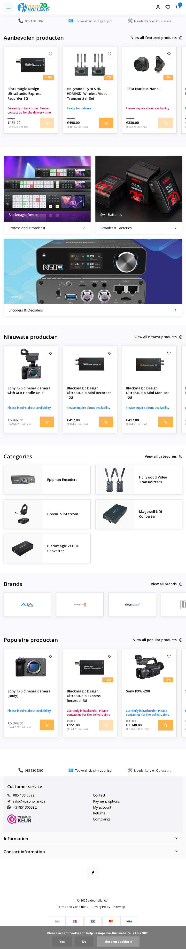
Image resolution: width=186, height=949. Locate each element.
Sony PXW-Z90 (138, 691)
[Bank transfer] (57, 921)
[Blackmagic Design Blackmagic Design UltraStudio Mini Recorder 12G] (90, 364)
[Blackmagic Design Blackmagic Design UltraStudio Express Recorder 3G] (31, 64)
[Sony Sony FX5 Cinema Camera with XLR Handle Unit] (31, 364)
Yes (62, 941)
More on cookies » (118, 941)
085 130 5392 (23, 795)
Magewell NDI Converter (150, 514)
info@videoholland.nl (29, 801)
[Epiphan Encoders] (23, 479)
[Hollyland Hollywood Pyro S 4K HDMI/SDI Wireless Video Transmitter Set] (90, 64)
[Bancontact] (93, 921)
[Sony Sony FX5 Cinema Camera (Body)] (31, 667)
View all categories (161, 456)
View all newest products (155, 336)
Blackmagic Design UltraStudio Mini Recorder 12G (89, 393)
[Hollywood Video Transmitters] (115, 479)
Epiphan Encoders (62, 479)
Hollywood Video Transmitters (153, 479)
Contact (99, 795)
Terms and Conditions (72, 907)
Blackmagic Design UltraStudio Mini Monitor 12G (147, 393)
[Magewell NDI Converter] (115, 514)
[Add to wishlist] (50, 54)
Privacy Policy (101, 907)
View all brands (164, 584)
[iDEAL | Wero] (75, 921)
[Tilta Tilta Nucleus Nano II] (149, 64)
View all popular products (155, 640)
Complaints (102, 819)
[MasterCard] (110, 921)
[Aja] (27, 604)
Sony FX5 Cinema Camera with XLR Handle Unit (29, 390)
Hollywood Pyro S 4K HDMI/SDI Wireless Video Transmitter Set (87, 93)
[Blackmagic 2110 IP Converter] (23, 548)
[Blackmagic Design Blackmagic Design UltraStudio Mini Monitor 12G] (149, 364)
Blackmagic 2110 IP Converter (63, 548)
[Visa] (128, 921)
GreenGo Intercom (62, 514)
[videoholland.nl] (34, 7)
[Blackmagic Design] (80, 604)
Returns (99, 813)
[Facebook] (93, 873)
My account (102, 807)
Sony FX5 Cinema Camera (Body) (29, 693)
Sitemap (119, 907)
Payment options (106, 801)
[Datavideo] (132, 604)
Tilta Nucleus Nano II (144, 88)
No (84, 941)
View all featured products (154, 37)
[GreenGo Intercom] (23, 514)
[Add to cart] (106, 123)
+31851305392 (25, 807)
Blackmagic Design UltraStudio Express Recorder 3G (24, 93)
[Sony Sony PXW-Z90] (149, 667)
